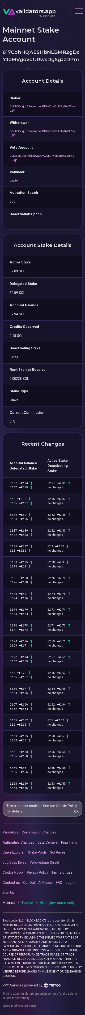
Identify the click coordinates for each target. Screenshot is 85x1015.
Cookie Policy (66, 806)
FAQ (59, 882)
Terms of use (61, 872)
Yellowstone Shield (44, 862)
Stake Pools (37, 852)
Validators (10, 832)
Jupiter (14, 180)
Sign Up (8, 892)
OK (76, 811)
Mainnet (9, 903)
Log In (70, 882)
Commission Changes (39, 832)
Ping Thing (69, 842)
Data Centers (48, 842)
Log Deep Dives (14, 862)
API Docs (45, 882)
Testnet (27, 903)
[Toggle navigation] (78, 11)
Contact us (11, 882)
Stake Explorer (14, 852)
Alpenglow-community (57, 903)
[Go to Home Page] (29, 11)
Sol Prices (58, 852)
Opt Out (29, 882)
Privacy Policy (37, 872)
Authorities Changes (18, 842)
